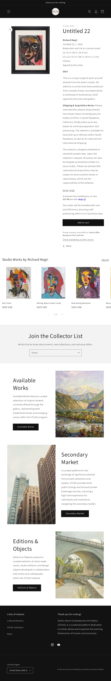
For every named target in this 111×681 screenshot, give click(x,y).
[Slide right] (62, 314)
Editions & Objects (26, 587)
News (9, 634)
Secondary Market (75, 513)
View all (105, 260)
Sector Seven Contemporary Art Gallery (76, 669)
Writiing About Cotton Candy (49, 303)
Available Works (25, 426)
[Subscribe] (78, 353)
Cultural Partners (15, 620)
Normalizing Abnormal (81, 303)
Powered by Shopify (97, 669)
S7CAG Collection (15, 627)
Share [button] (68, 246)
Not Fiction (7, 303)
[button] (8, 11)
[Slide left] (49, 314)
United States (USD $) (18, 670)
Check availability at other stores (78, 239)
